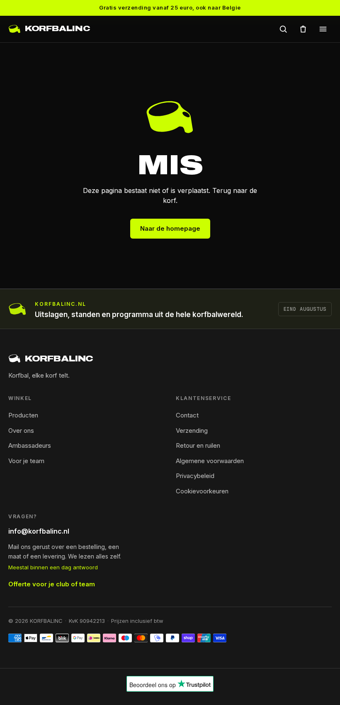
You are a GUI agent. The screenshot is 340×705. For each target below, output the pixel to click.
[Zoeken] (283, 29)
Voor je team (26, 461)
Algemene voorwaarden (210, 461)
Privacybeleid (195, 476)
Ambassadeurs (29, 445)
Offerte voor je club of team (51, 584)
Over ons (21, 430)
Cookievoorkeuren (202, 491)
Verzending (192, 430)
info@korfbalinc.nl (38, 531)
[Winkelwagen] (303, 29)
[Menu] (323, 29)
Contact (187, 415)
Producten (23, 415)
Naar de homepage (170, 228)
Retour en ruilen (198, 445)
